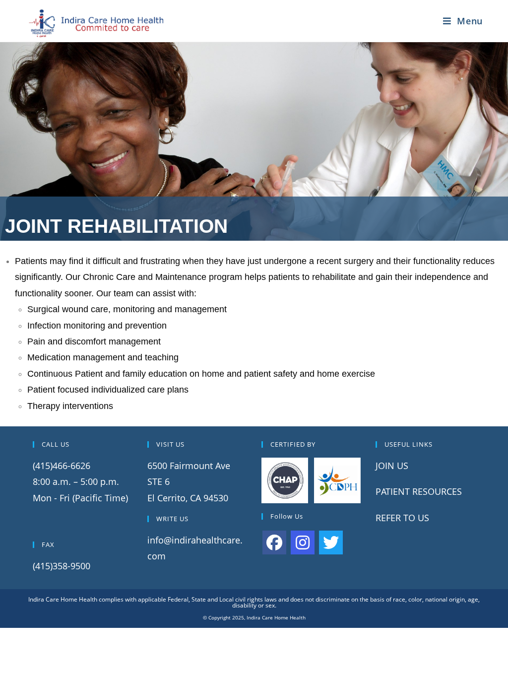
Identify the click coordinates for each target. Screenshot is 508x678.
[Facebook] (274, 542)
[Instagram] (303, 542)
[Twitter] (331, 542)
